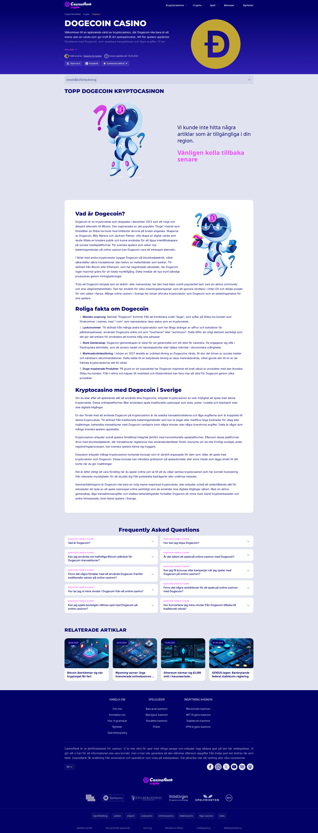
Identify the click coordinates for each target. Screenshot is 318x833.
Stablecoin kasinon (198, 721)
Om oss (117, 709)
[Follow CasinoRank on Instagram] (218, 766)
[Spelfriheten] (207, 798)
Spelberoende (84, 828)
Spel (212, 5)
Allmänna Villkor (174, 828)
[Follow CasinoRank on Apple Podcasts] (250, 766)
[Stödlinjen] (178, 798)
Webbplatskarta (232, 828)
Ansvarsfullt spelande (118, 828)
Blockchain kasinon (198, 709)
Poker (156, 727)
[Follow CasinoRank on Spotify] (242, 766)
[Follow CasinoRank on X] (226, 766)
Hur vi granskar (117, 721)
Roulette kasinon (156, 721)
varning (147, 828)
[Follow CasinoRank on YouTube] (234, 766)
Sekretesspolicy (117, 733)
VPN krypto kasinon (198, 727)
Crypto (197, 5)
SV (68, 766)
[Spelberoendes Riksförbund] (146, 798)
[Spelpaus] (113, 798)
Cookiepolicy (203, 828)
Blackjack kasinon (157, 715)
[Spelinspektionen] (90, 798)
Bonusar (229, 5)
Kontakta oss (117, 715)
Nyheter (248, 5)
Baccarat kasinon (156, 709)
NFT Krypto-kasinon (198, 715)
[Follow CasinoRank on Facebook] (210, 766)
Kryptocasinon (175, 5)
